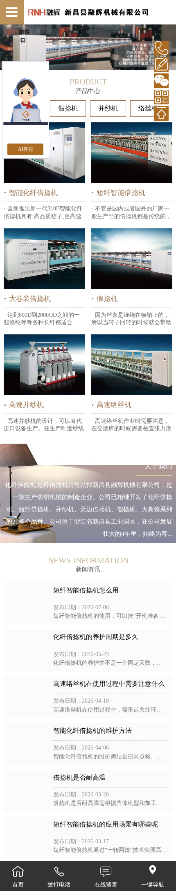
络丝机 (148, 108)
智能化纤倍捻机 (33, 193)
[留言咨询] (161, 64)
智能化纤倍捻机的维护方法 (92, 730)
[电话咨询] (161, 48)
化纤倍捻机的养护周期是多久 (95, 636)
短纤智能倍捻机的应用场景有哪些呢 (105, 824)
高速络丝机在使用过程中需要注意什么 (109, 683)
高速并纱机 (26, 405)
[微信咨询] (161, 80)
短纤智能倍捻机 (121, 193)
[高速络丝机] (132, 364)
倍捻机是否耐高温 (79, 777)
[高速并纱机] (44, 364)
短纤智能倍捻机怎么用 (86, 590)
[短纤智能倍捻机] (132, 152)
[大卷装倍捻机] (44, 258)
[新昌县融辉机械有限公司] (88, 12)
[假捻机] (132, 258)
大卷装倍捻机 (30, 299)
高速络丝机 (114, 405)
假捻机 (68, 108)
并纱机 (108, 108)
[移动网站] (161, 97)
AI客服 (25, 149)
